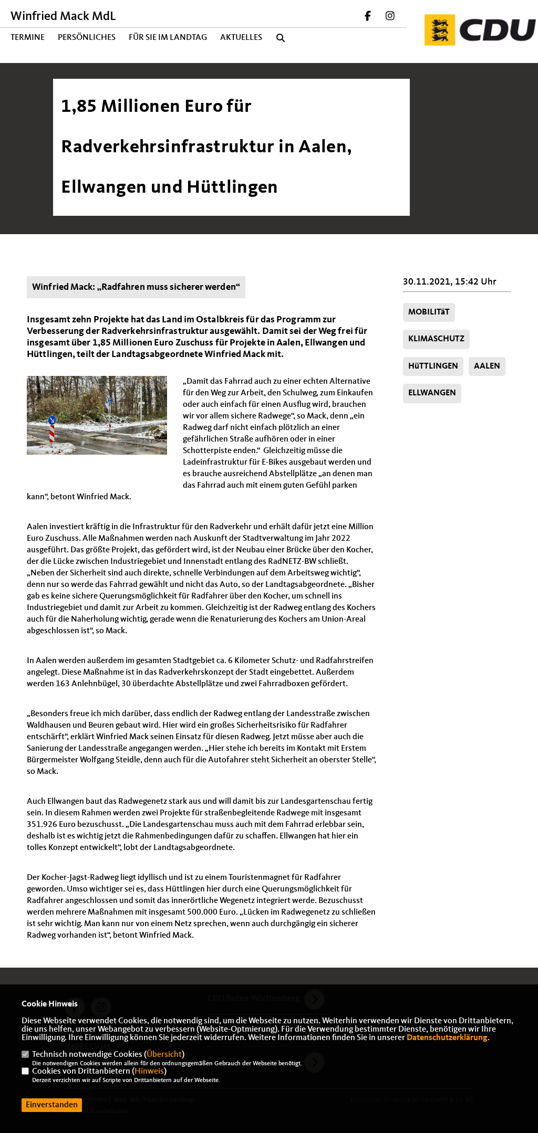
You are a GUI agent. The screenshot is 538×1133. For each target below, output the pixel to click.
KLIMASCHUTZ (436, 339)
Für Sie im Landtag (168, 38)
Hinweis (149, 1071)
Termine (28, 38)
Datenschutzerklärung (447, 1038)
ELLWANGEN (432, 393)
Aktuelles (241, 38)
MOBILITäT (429, 312)
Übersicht (164, 1055)
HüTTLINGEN (433, 366)
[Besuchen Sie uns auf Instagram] (390, 17)
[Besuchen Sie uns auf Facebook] (368, 17)
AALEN (487, 366)
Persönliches (87, 38)
